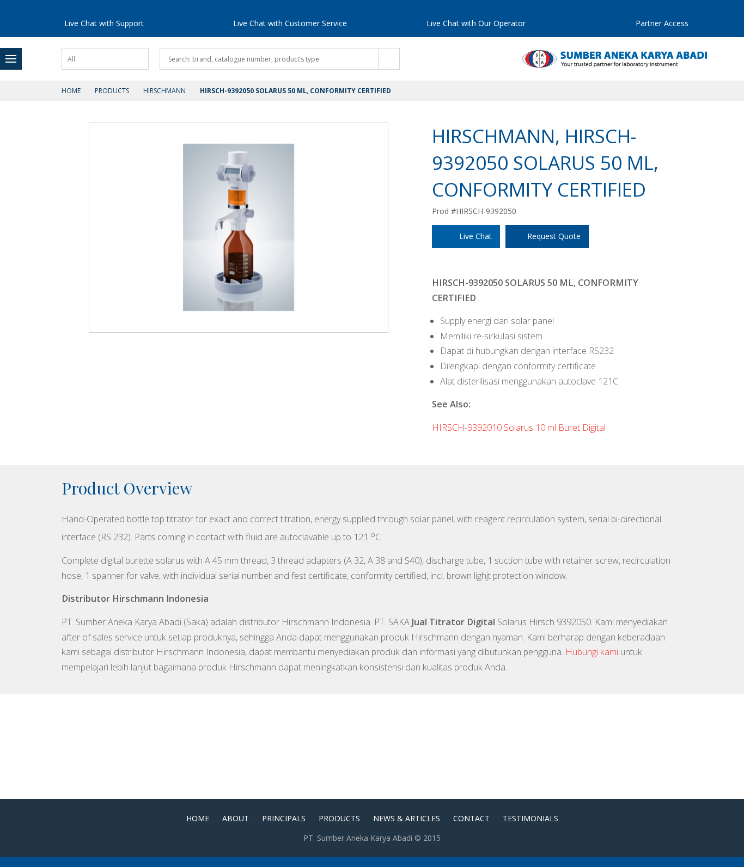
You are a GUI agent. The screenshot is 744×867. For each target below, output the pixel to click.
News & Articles (406, 818)
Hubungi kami (591, 652)
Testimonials (530, 818)
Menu (11, 59)
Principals (284, 818)
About (235, 818)
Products (112, 90)
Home (71, 90)
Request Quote (554, 236)
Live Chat (475, 236)
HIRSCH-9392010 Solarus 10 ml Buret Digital (519, 428)
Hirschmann (164, 90)
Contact (471, 818)
